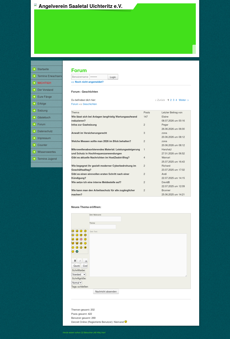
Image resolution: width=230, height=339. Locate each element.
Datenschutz (45, 131)
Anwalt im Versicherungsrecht (89, 133)
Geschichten (90, 104)
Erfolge (42, 103)
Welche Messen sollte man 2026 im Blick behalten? (101, 141)
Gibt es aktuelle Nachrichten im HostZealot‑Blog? (100, 157)
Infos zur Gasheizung (84, 124)
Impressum (44, 138)
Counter (42, 145)
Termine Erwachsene (50, 76)
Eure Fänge (45, 97)
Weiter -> (184, 100)
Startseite (43, 69)
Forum (41, 124)
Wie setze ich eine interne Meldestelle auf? (96, 182)
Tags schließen (79, 286)
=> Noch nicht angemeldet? (87, 82)
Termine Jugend (47, 159)
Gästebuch (44, 117)
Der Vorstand (45, 90)
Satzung (42, 110)
